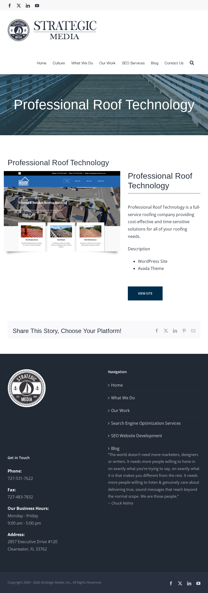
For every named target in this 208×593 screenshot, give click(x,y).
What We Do (123, 398)
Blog (115, 448)
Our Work (120, 410)
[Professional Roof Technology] (62, 173)
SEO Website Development (136, 435)
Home (117, 385)
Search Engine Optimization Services (146, 423)
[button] (192, 62)
